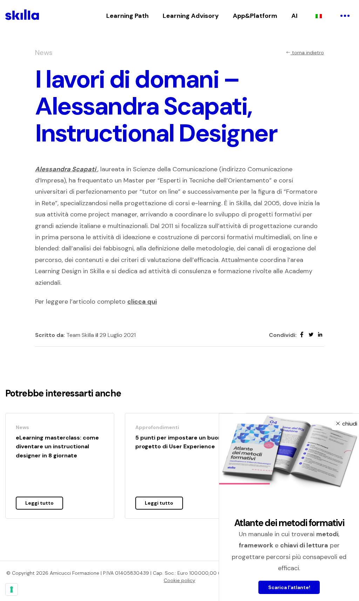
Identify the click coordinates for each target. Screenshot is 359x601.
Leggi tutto (39, 503)
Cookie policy (179, 580)
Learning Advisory (191, 16)
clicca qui (142, 301)
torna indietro (307, 52)
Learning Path (127, 16)
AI (294, 16)
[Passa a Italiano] (318, 16)
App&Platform (255, 16)
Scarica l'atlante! (289, 587)
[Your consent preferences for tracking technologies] (12, 589)
